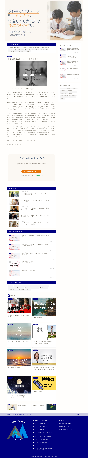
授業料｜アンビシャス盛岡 (41, 442)
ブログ (11, 47)
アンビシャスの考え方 (40, 423)
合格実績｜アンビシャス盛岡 (41, 439)
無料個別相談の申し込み (65, 423)
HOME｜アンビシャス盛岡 (41, 420)
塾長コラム (21, 49)
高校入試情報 (21, 51)
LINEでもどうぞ (39, 175)
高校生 (28, 51)
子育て (28, 49)
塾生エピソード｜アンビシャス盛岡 (43, 436)
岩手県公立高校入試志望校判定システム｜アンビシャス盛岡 (43, 449)
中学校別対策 (17, 47)
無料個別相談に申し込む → (31, 171)
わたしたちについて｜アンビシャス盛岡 (43, 433)
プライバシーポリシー (65, 426)
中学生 (24, 47)
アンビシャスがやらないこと (41, 426)
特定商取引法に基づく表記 (66, 429)
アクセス (62, 420)
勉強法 (37, 47)
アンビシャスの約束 (39, 429)
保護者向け (31, 47)
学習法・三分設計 (35, 49)
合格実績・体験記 (45, 47)
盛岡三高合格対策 (13, 51)
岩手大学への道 (44, 49)
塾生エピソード (13, 49)
